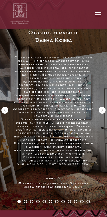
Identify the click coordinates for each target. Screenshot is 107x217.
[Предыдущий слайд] (4, 124)
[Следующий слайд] (102, 124)
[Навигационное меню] (98, 14)
